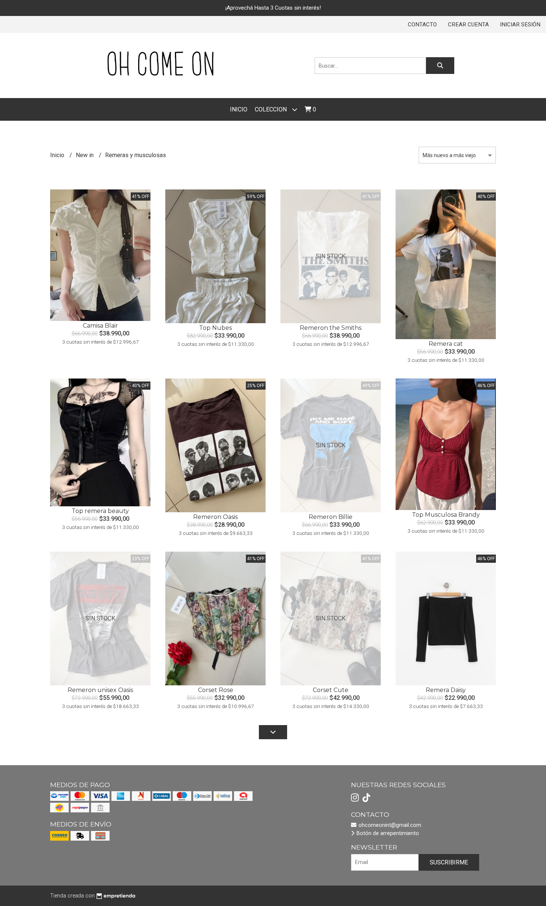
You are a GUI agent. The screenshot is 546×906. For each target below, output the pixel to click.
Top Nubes (215, 327)
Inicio (238, 109)
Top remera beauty (100, 510)
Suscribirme (449, 862)
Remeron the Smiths (330, 327)
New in (85, 155)
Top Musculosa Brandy (446, 514)
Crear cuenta (468, 24)
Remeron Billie (330, 516)
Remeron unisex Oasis (100, 690)
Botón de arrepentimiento (387, 833)
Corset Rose (215, 690)
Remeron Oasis (215, 516)
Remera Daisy (446, 690)
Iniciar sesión (520, 24)
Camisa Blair (100, 325)
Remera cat (446, 343)
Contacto (422, 24)
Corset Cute (330, 690)
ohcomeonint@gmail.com (389, 825)
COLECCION (271, 109)
